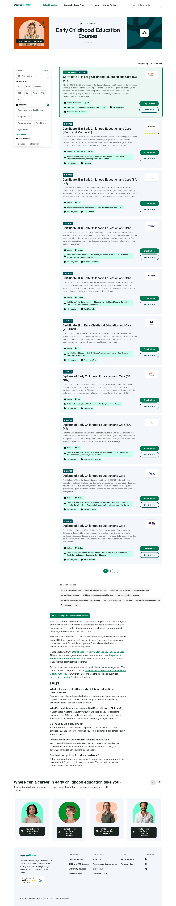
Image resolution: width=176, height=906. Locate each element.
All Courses (90, 23)
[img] (151, 133)
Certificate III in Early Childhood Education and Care (98, 651)
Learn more (151, 110)
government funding (60, 677)
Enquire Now (149, 103)
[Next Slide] (159, 782)
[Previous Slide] (153, 782)
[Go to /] (82, 24)
